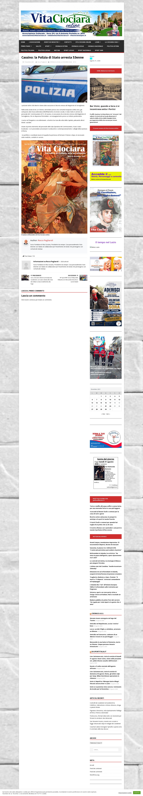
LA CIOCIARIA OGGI (111, 42)
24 (110, 406)
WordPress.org (94, 775)
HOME (23, 42)
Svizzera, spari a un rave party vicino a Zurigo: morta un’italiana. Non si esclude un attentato (105, 594)
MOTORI (57, 50)
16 (106, 403)
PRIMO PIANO (25, 46)
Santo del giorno (105, 459)
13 (92, 403)
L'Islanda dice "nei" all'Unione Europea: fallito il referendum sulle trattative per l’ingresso (104, 587)
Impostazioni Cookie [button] (125, 793)
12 (119, 399)
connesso (32, 300)
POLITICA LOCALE (44, 50)
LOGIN (97, 42)
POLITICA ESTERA (113, 46)
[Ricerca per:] (105, 749)
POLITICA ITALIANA (27, 50)
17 (110, 403)
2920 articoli (64, 261)
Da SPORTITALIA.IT (99, 652)
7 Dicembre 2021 (29, 62)
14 (96, 403)
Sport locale (69, 50)
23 (106, 406)
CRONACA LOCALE (78, 46)
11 (115, 399)
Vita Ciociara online (83, 42)
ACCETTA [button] (136, 792)
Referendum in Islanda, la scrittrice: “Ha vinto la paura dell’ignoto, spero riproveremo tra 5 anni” (105, 555)
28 (96, 409)
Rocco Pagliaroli (42, 62)
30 (106, 409)
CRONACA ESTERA (61, 46)
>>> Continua (113, 485)
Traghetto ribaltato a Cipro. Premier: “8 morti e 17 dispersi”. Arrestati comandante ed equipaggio (105, 579)
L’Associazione (34, 42)
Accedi (92, 765)
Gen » (108, 414)
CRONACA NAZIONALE (95, 46)
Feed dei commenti (96, 772)
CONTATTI (68, 42)
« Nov (103, 414)
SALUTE (38, 46)
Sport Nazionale (84, 50)
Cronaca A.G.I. (98, 613)
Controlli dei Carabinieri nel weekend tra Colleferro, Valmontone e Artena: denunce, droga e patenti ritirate (105, 705)
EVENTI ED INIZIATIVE (51, 42)
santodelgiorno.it (112, 487)
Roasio (92, 56)
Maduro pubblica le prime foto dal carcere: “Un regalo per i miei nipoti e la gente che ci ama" (105, 602)
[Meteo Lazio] (94, 247)
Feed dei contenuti (96, 768)
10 (110, 399)
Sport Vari (99, 50)
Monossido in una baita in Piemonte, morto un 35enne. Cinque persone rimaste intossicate (105, 644)
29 (101, 409)
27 (92, 409)
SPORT (47, 46)
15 (101, 403)
